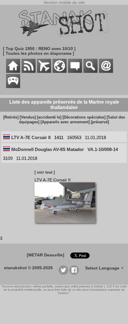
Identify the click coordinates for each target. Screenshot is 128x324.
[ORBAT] (44, 71)
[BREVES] (28, 71)
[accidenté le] (49, 117)
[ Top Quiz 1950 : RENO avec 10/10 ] (39, 48)
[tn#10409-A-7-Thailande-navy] (67, 225)
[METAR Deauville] (45, 255)
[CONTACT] (106, 71)
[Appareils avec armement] (65, 122)
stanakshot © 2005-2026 (28, 267)
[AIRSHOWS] (59, 71)
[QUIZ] (13, 86)
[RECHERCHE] (90, 71)
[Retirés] (10, 117)
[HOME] (13, 71)
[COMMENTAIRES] (75, 71)
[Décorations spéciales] (84, 117)
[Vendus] (28, 117)
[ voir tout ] (45, 172)
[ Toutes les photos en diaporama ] (38, 53)
